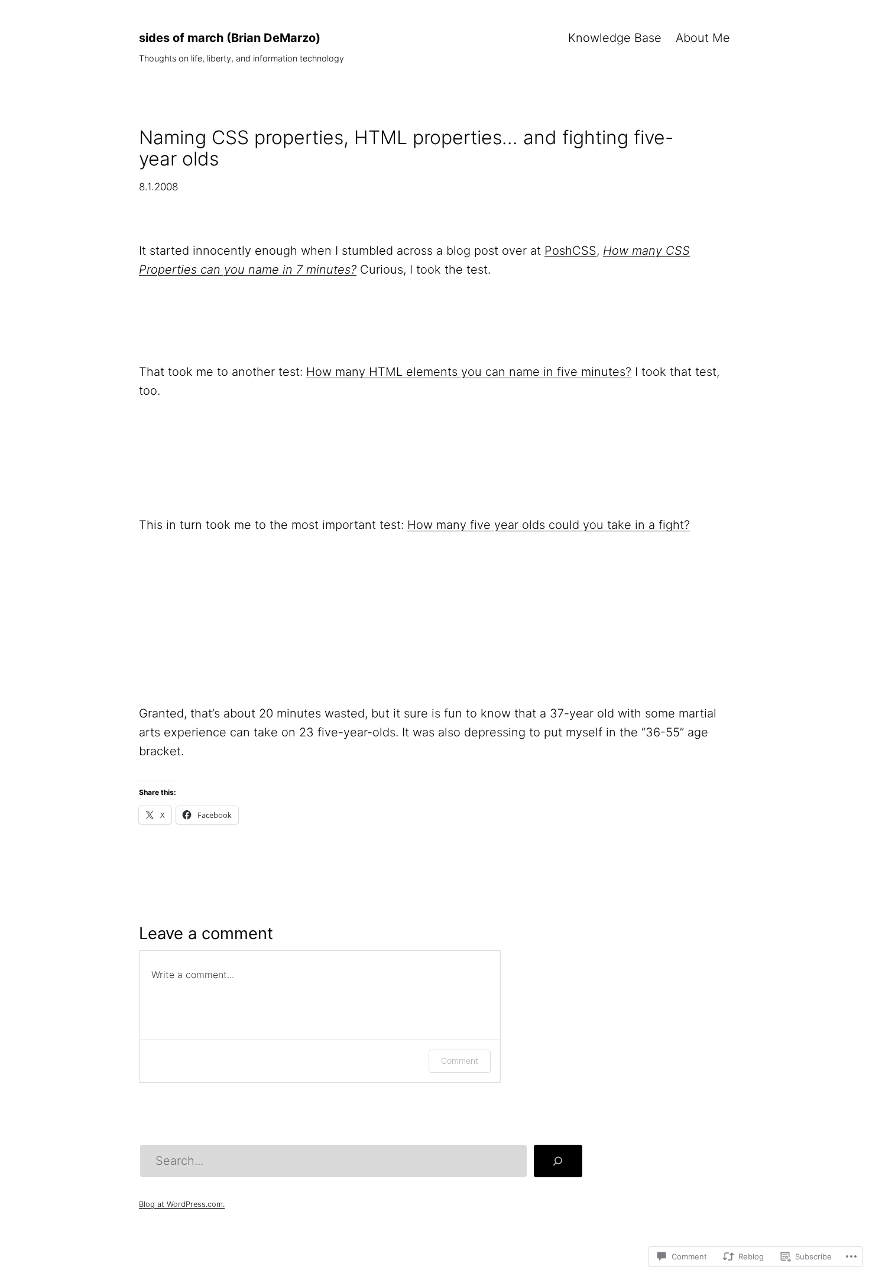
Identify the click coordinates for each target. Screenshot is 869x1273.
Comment (459, 1061)
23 (226, 660)
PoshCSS (570, 250)
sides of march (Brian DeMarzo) (229, 38)
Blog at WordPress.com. (182, 1204)
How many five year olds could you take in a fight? (548, 525)
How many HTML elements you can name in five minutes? (468, 372)
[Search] (558, 1161)
